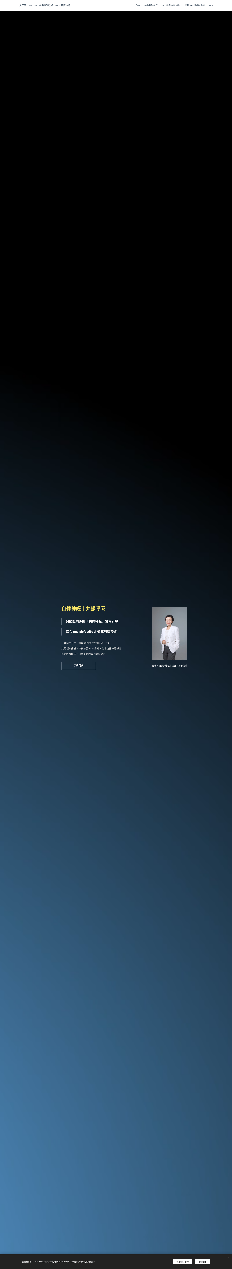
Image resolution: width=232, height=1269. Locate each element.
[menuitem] (138, 5)
